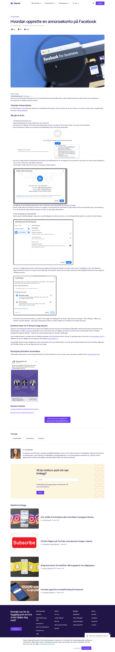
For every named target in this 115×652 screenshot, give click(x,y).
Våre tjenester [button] (35, 3)
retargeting (29, 331)
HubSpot (38, 614)
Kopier (27, 29)
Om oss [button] (75, 3)
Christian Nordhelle (48, 592)
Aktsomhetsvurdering (60, 625)
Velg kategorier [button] (76, 648)
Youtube (93, 625)
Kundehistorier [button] (49, 3)
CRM (37, 634)
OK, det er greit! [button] (86, 648)
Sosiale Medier (15, 16)
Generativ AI (39, 623)
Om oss (56, 614)
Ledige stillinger (59, 618)
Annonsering (30, 438)
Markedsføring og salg (41, 619)
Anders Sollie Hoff (48, 568)
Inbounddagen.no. (52, 338)
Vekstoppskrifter (78, 625)
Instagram (94, 618)
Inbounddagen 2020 (97, 336)
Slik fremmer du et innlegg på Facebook (22, 412)
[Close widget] (110, 633)
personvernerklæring (42, 486)
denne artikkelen (22, 110)
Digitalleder (76, 614)
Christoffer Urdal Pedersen (51, 544)
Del (14, 29)
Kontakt (100, 3)
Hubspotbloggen (78, 621)
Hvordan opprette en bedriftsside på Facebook (24, 409)
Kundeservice (40, 630)
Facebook (41, 438)
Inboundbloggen (78, 618)
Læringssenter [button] (63, 3)
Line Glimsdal (16, 25)
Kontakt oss (16, 629)
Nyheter (56, 621)
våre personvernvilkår (47, 644)
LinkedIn (93, 614)
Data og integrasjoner (42, 627)
